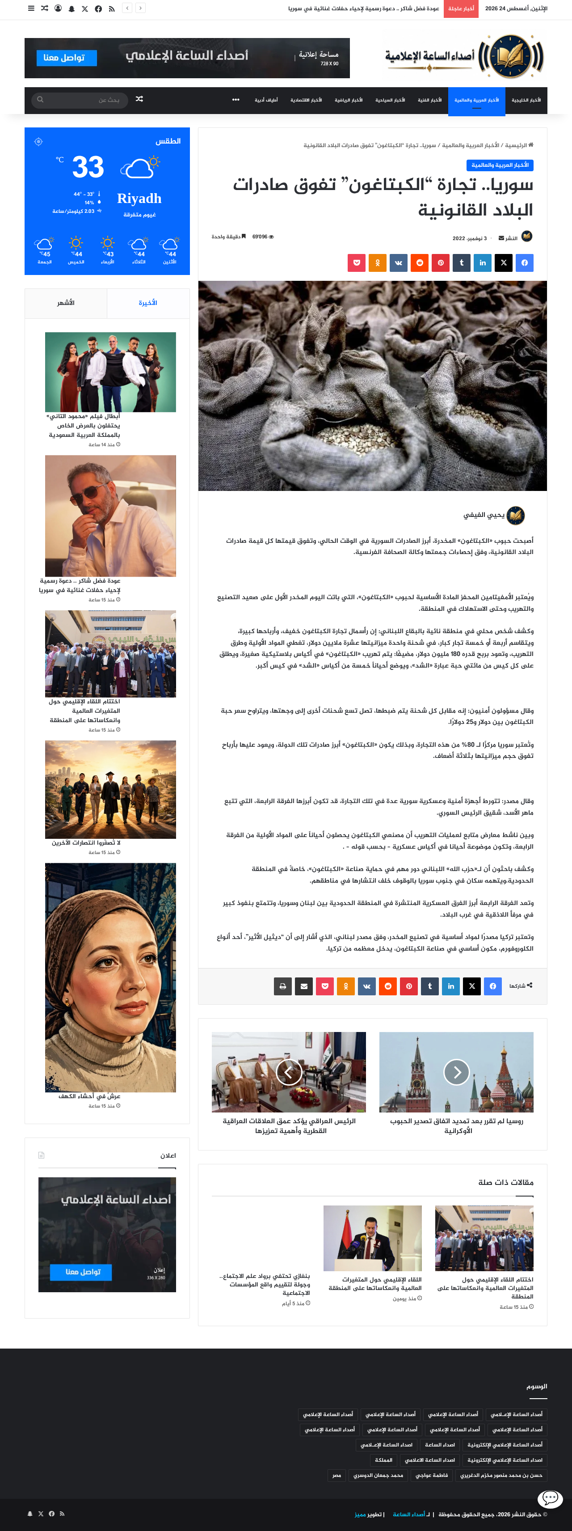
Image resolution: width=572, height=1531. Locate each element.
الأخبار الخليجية (526, 100)
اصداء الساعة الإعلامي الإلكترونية (505, 1460)
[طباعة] (283, 986)
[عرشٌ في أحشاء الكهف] (110, 978)
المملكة (383, 1460)
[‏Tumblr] (462, 263)
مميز (360, 1515)
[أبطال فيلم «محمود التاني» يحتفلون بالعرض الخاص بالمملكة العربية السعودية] (110, 372)
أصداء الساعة (408, 1515)
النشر (511, 238)
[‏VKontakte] (399, 263)
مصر (336, 1475)
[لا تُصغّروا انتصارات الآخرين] (110, 789)
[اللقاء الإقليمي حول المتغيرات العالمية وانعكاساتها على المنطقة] (373, 1238)
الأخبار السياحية (390, 100)
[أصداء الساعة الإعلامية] (464, 55)
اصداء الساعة (440, 1445)
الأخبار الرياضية (349, 100)
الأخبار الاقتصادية (306, 100)
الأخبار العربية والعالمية (476, 100)
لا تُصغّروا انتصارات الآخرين (86, 843)
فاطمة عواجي (432, 1475)
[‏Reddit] (420, 263)
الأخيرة (148, 303)
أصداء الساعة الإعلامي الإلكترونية (505, 1445)
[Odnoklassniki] (378, 263)
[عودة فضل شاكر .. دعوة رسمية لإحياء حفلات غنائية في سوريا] (110, 516)
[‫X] (504, 263)
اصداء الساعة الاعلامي (430, 1460)
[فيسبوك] (525, 263)
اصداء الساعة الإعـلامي (386, 1445)
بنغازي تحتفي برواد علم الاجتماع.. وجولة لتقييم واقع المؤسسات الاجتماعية (264, 1284)
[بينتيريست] (441, 263)
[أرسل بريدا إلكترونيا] (501, 238)
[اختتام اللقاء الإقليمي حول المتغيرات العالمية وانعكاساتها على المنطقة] (484, 1238)
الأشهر (66, 303)
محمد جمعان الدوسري (378, 1475)
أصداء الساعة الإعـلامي (517, 1414)
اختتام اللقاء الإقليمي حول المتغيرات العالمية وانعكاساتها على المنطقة (350, 9)
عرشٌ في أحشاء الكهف (89, 1096)
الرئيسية (516, 146)
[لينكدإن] (483, 263)
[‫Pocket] (357, 263)
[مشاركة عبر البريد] (304, 986)
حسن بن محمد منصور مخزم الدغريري (501, 1475)
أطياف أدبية (266, 100)
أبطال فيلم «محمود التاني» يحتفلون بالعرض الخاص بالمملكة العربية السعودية (83, 425)
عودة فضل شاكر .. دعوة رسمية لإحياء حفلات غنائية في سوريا (79, 586)
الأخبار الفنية (430, 100)
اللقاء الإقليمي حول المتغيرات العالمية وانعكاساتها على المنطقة (374, 1284)
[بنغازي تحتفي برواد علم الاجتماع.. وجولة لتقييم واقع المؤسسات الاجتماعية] (261, 1236)
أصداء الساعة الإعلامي (453, 1414)
